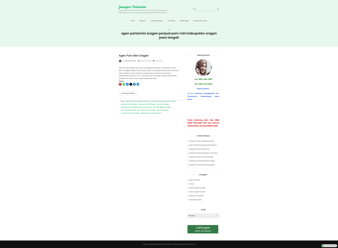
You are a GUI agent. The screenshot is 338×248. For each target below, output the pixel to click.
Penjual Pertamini (195, 200)
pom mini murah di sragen (146, 110)
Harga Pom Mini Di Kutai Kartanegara (202, 165)
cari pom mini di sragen (129, 104)
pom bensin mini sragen (129, 107)
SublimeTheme (166, 244)
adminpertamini (130, 61)
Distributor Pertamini (196, 196)
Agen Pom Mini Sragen (134, 55)
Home (133, 21)
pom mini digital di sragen (162, 107)
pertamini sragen (163, 104)
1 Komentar (159, 61)
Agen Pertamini (194, 180)
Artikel (191, 184)
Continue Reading (128, 93)
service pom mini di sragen (130, 113)
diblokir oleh (203, 229)
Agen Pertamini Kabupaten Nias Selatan (203, 145)
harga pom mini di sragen (147, 104)
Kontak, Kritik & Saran (200, 21)
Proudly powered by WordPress (183, 244)
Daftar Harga (184, 21)
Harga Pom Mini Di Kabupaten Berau (201, 141)
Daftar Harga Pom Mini (197, 192)
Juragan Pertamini (132, 7)
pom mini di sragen (145, 107)
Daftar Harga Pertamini (197, 188)
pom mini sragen (162, 110)
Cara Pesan (171, 21)
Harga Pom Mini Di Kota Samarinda (201, 157)
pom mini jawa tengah (128, 110)
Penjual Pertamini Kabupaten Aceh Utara (203, 153)
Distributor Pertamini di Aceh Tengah (202, 161)
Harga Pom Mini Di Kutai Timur (199, 149)
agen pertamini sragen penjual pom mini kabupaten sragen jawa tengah (151, 101)
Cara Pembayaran (157, 21)
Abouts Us (143, 21)
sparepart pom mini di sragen (151, 113)
